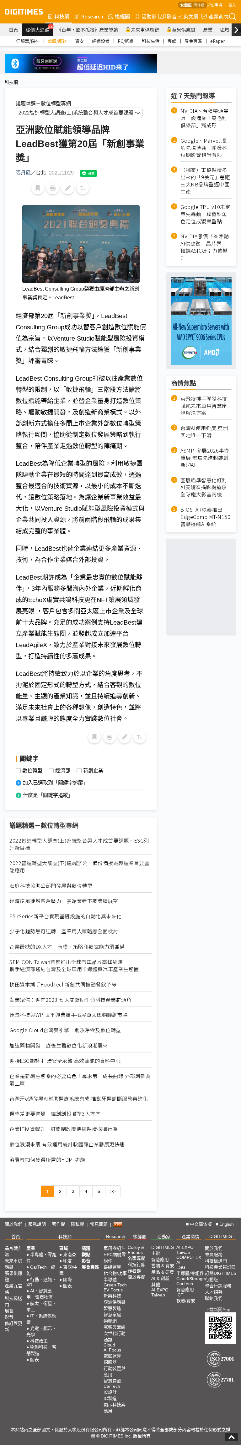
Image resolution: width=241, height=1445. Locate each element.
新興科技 (112, 1295)
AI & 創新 (160, 1278)
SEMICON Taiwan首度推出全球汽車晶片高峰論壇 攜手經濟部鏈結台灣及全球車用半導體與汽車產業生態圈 (74, 965)
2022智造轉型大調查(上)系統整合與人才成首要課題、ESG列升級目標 (79, 844)
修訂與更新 (13, 1326)
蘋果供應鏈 (183, 29)
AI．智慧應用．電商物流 (39, 1294)
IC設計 (110, 1392)
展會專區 (193, 41)
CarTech (112, 1386)
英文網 (190, 16)
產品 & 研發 (162, 1272)
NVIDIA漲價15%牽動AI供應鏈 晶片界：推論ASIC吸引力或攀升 (204, 247)
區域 (224, 29)
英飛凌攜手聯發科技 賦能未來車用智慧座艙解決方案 (203, 406)
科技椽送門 (13, 1301)
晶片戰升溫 (13, 1251)
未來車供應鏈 (145, 29)
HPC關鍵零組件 (115, 1257)
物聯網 (110, 1320)
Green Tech (115, 1284)
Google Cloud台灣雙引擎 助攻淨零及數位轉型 (65, 1030)
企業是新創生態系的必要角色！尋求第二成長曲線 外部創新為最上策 (80, 1079)
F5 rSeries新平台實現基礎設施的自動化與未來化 (65, 916)
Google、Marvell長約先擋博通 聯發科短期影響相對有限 (203, 148)
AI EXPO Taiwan (160, 1292)
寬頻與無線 (115, 1327)
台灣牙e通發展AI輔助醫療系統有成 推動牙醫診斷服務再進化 (78, 1098)
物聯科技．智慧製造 (41, 1350)
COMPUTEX (188, 1257)
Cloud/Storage (190, 1278)
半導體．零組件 (41, 1257)
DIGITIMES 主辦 (162, 1250)
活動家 (149, 16)
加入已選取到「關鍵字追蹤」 (55, 782)
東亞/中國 (68, 1270)
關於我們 (13, 1224)
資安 (79, 41)
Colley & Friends (136, 1250)
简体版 (199, 5)
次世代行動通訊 (115, 1336)
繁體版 (186, 5)
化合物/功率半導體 (115, 1276)
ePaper (217, 41)
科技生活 (150, 41)
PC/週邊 (126, 41)
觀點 (86, 1254)
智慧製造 (112, 1308)
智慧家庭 (112, 1314)
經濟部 (62, 770)
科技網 (61, 16)
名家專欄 (136, 1258)
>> (112, 1191)
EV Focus (113, 1289)
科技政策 (39, 1340)
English (226, 1224)
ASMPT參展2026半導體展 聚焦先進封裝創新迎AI (204, 458)
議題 (86, 1248)
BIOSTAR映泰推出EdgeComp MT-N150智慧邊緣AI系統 (205, 517)
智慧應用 (160, 1259)
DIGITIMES (220, 1236)
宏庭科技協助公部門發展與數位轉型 (50, 885)
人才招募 (213, 1292)
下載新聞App (217, 1309)
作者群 (134, 1270)
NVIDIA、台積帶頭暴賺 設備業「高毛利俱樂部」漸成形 (204, 118)
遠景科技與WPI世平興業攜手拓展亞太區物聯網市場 (68, 1014)
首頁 (13, 29)
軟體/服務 (57, 41)
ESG (180, 1267)
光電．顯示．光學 (41, 1331)
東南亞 (69, 1254)
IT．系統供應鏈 (41, 1319)
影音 (169, 16)
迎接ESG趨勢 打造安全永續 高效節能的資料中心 (64, 1060)
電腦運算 (112, 1355)
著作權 (58, 1224)
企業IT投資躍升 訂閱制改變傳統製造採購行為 (63, 1129)
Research (92, 16)
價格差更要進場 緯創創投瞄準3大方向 (54, 1113)
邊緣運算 (112, 1267)
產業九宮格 (13, 1289)
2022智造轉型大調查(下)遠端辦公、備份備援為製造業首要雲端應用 (79, 866)
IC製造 (110, 1398)
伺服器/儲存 (28, 41)
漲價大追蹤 (39, 28)
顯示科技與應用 (115, 1407)
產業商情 (219, 16)
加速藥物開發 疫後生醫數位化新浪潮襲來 (58, 1045)
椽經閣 (122, 16)
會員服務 (213, 1254)
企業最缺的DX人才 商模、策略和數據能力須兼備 (67, 946)
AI (178, 1262)
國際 (67, 1279)
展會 (9, 1310)
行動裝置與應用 (115, 1371)
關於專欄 (136, 1277)
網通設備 (101, 41)
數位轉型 (32, 770)
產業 (207, 29)
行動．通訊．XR (41, 1282)
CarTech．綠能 (41, 1270)
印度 (67, 1260)
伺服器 (110, 1362)
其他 (155, 1284)
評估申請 (214, 4)
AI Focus (112, 1349)
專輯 (172, 41)
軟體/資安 (185, 1300)
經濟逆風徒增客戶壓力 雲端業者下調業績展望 (63, 901)
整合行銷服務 (218, 1285)
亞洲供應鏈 (115, 1302)
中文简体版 (201, 1224)
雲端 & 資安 (162, 1265)
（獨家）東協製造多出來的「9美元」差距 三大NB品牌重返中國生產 (206, 180)
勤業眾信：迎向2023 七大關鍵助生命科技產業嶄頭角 (70, 999)
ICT (180, 1294)
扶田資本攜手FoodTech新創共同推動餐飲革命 (62, 984)
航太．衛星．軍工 (41, 1306)
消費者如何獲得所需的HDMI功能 (47, 1159)
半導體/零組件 (190, 1273)
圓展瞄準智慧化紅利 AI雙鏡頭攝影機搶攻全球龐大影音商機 (203, 487)
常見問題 (99, 1224)
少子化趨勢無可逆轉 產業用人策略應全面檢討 (63, 931)
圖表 (34, 1359)
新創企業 (93, 770)
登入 (232, 4)
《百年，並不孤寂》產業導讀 (87, 29)
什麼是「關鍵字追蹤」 (48, 795)
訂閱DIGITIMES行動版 (220, 1276)
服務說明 (37, 1224)
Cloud (109, 1344)
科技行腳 (136, 1264)
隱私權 (77, 1224)
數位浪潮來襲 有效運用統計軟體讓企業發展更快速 (67, 1144)
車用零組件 (115, 1248)
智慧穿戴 (112, 1380)
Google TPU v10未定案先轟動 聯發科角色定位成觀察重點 (205, 214)
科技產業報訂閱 (220, 1267)
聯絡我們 (213, 1298)
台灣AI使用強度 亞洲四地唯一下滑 (204, 431)
